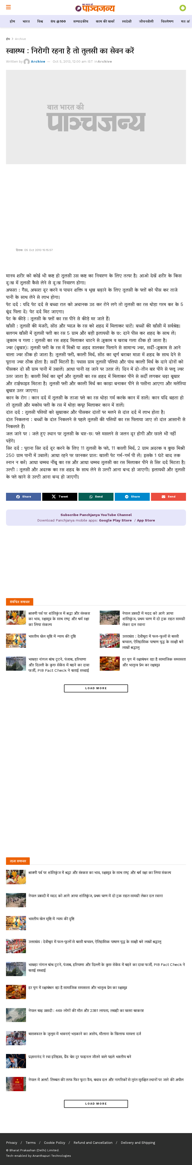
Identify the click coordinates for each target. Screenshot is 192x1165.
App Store (146, 520)
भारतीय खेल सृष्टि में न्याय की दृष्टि (52, 636)
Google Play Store (115, 520)
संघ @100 (58, 21)
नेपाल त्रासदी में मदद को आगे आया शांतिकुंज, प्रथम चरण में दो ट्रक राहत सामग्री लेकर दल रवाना (153, 619)
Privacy (11, 1143)
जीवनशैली (146, 21)
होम (12, 21)
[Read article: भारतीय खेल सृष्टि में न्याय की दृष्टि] (16, 641)
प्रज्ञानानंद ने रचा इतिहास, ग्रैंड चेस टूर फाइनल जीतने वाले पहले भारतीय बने (79, 1056)
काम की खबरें (105, 21)
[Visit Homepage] (95, 7)
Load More (96, 688)
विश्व (40, 21)
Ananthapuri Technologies (51, 1156)
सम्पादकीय (80, 21)
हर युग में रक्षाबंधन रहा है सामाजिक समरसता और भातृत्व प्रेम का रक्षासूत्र (77, 987)
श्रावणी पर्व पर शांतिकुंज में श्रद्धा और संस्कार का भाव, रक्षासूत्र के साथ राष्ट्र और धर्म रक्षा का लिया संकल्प (59, 619)
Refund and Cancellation (93, 1143)
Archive (20, 39)
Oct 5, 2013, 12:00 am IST (73, 61)
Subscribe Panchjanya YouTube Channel (96, 515)
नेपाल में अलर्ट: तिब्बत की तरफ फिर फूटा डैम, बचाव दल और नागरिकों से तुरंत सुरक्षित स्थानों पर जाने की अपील (106, 1079)
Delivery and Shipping (138, 1143)
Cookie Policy (54, 1143)
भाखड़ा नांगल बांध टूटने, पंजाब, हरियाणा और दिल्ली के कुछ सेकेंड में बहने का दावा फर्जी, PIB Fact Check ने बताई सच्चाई (58, 665)
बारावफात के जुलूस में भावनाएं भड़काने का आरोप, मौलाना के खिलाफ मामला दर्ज (84, 1033)
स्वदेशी (127, 21)
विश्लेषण (167, 21)
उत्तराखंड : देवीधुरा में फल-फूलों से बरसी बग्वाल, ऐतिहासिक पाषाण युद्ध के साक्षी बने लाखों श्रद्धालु (153, 642)
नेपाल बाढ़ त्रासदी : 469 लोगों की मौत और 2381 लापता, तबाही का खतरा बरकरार (86, 1010)
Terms (31, 1143)
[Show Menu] (8, 7)
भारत (26, 21)
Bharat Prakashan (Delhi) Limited (34, 1150)
